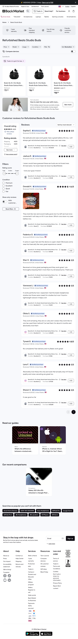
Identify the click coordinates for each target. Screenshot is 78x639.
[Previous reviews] (68, 412)
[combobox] (6, 47)
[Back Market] (13, 11)
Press (5, 558)
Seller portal (32, 595)
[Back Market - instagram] (4, 575)
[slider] (4, 173)
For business (60, 11)
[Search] (27, 11)
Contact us (19, 556)
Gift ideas (44, 569)
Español (73, 6)
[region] (39, 441)
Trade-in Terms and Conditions (56, 566)
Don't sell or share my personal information (57, 577)
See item (63, 145)
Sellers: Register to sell (31, 590)
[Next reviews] (74, 412)
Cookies (55, 571)
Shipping (18, 561)
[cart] (74, 11)
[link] (68, 104)
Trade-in (30, 569)
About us (6, 556)
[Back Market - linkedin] (9, 580)
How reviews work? (11, 154)
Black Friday (44, 572)
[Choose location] (61, 6)
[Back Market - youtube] (4, 580)
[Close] (55, 626)
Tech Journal (45, 556)
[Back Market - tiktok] (9, 575)
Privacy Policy (57, 583)
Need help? (49, 11)
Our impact (7, 561)
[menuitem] (28, 16)
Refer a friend (32, 556)
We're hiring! (7, 569)
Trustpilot (6, 572)
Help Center (19, 558)
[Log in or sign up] (69, 11)
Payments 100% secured (31, 605)
